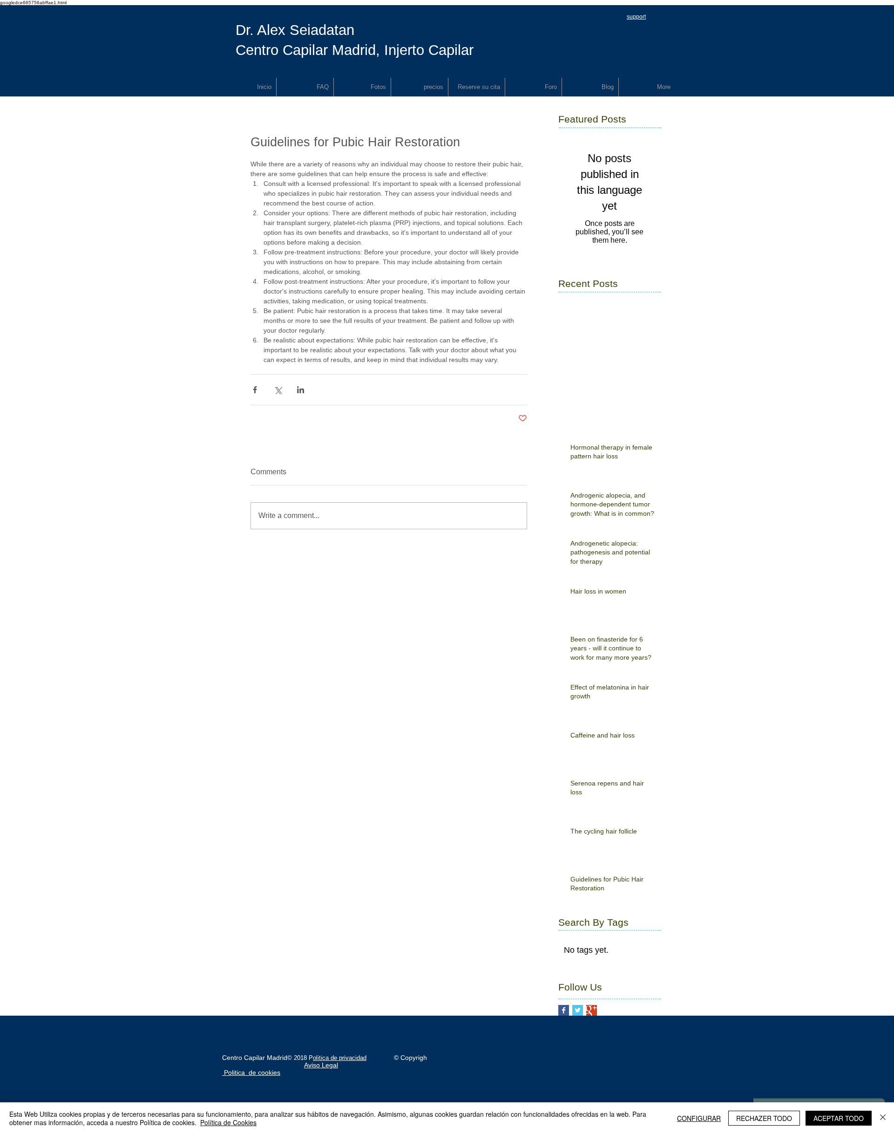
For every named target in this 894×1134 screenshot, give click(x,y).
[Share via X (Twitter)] (277, 389)
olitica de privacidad (339, 1057)
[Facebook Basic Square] (563, 1010)
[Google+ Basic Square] (591, 1010)
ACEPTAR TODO (838, 1118)
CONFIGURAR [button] (699, 1118)
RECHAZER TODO (764, 1118)
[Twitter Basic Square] (577, 1010)
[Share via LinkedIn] (300, 389)
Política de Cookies (228, 1122)
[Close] (882, 1118)
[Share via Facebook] (255, 389)
